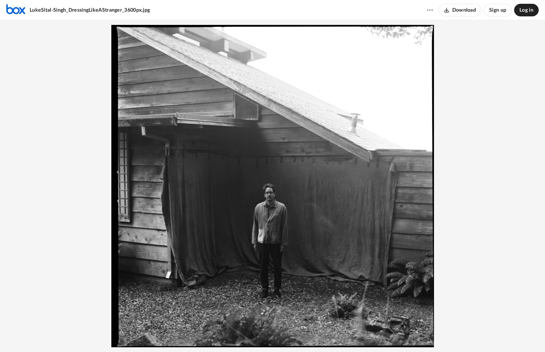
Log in (526, 10)
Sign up (497, 10)
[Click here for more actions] (430, 10)
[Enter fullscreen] (295, 337)
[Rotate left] (284, 337)
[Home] (15, 10)
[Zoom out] (250, 336)
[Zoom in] (271, 336)
